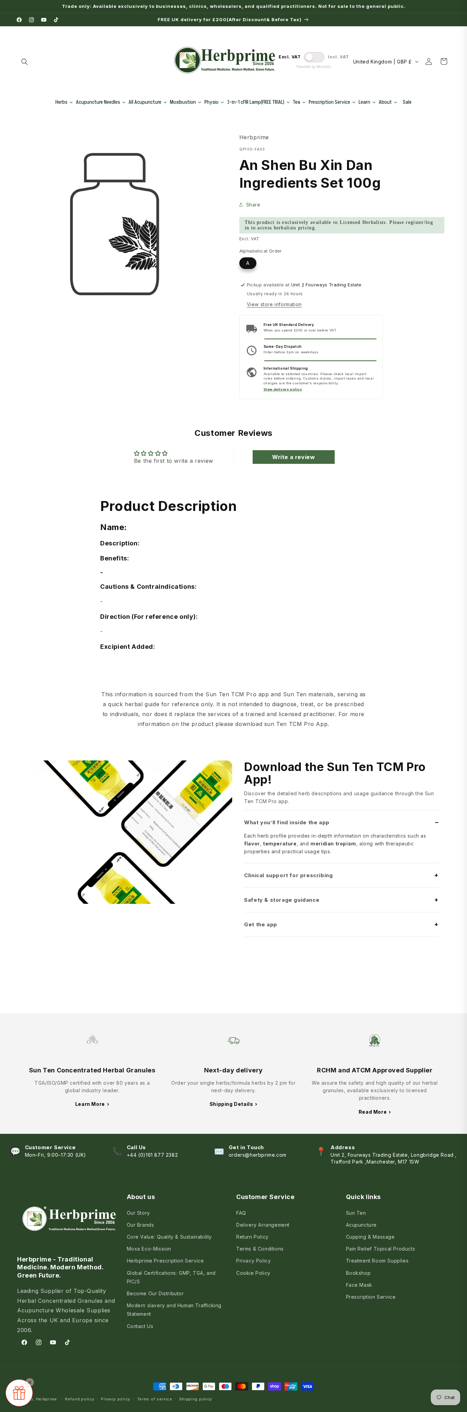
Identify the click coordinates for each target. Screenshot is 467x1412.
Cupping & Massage (370, 1237)
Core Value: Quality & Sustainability (169, 1237)
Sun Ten (356, 1213)
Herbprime (46, 1399)
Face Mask (359, 1285)
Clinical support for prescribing (288, 875)
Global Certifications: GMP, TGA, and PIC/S (171, 1277)
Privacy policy (115, 1399)
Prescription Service (371, 1297)
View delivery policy (283, 389)
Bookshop (358, 1273)
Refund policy (79, 1399)
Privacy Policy (253, 1261)
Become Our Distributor (155, 1293)
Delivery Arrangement (263, 1225)
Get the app (260, 924)
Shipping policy (195, 1399)
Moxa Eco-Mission (149, 1249)
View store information (274, 304)
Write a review (293, 457)
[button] (24, 61)
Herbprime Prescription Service (165, 1261)
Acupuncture (361, 1225)
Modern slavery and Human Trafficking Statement (174, 1309)
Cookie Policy (253, 1273)
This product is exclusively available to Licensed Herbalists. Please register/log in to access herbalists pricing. (339, 225)
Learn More (92, 1104)
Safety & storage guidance (281, 900)
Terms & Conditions (260, 1249)
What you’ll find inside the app (287, 822)
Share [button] (253, 205)
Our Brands (140, 1225)
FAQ (241, 1213)
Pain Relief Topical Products (380, 1249)
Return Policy (252, 1237)
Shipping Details (233, 1104)
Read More (375, 1112)
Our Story (138, 1213)
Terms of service (154, 1399)
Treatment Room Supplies (377, 1261)
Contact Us (140, 1326)
